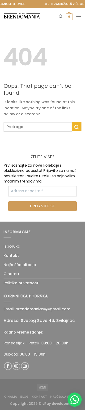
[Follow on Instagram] (16, 366)
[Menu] (78, 16)
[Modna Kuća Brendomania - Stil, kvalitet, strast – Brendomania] (27, 16)
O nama (11, 273)
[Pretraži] (61, 16)
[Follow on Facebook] (8, 366)
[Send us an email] (25, 366)
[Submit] (76, 126)
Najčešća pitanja (20, 264)
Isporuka (12, 246)
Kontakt (11, 255)
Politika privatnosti (21, 283)
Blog (24, 397)
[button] (75, 399)
